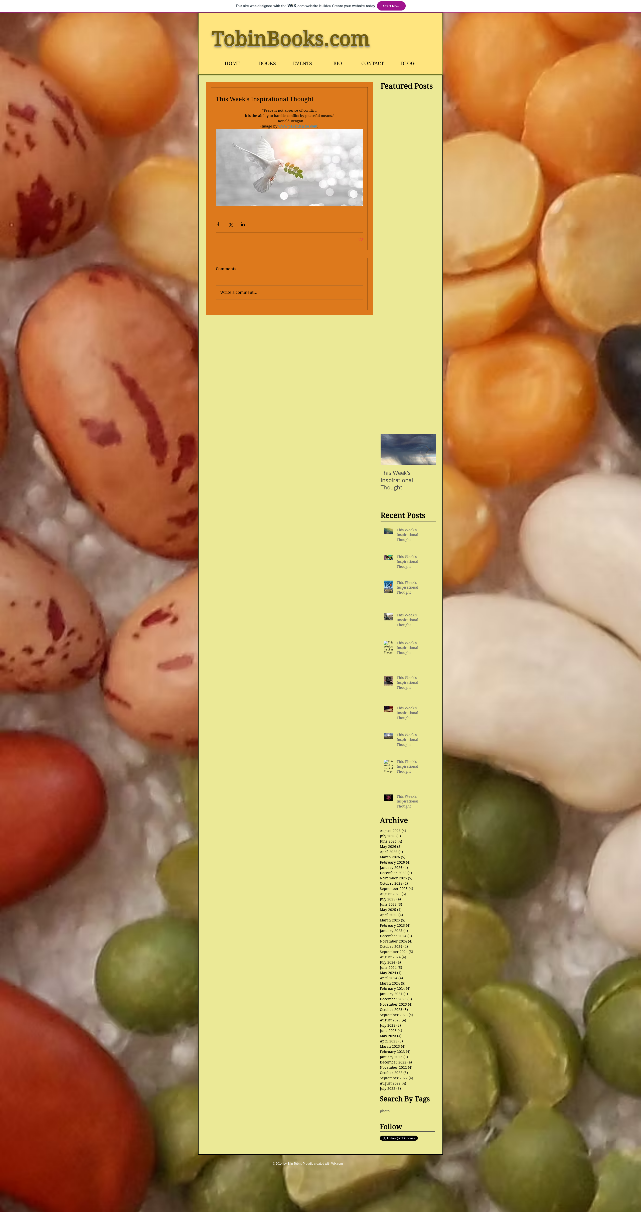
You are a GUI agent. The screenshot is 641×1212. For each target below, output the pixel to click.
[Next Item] (427, 450)
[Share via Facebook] (218, 224)
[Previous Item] (388, 450)
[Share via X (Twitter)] (230, 224)
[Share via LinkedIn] (242, 224)
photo (385, 1111)
